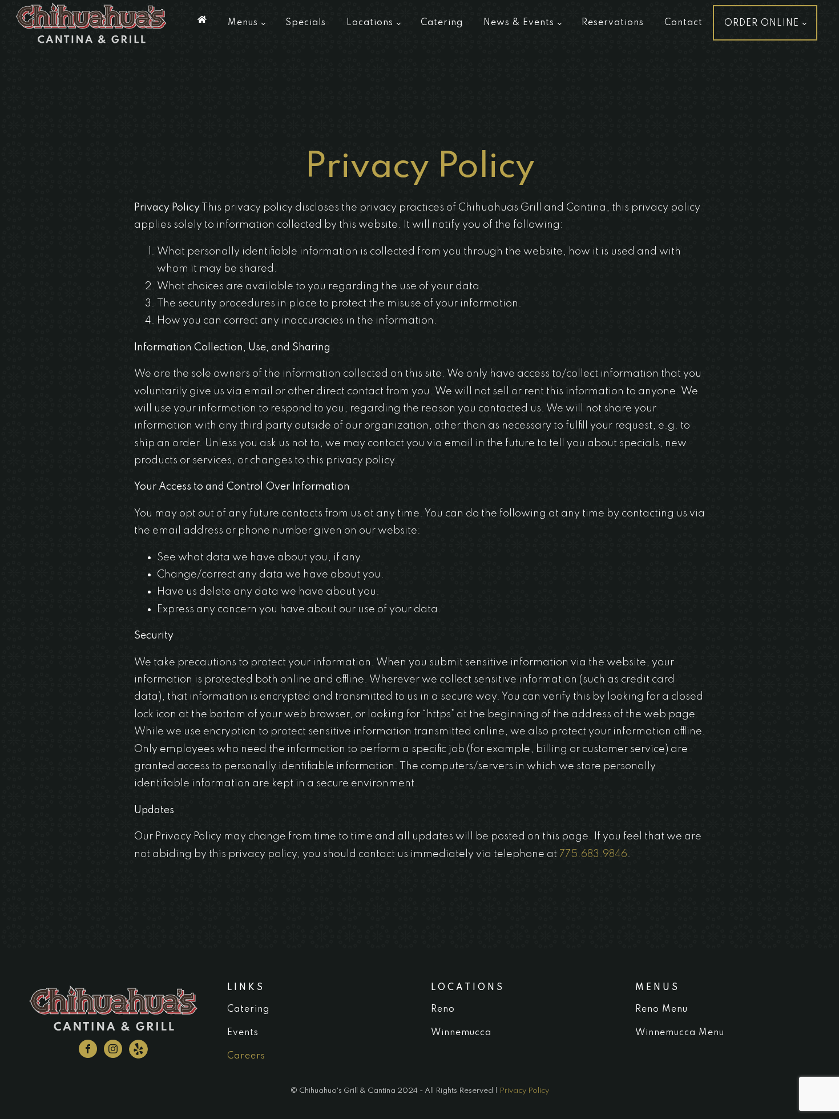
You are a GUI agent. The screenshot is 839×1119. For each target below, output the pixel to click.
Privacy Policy (524, 1090)
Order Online (761, 23)
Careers (246, 1056)
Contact (683, 22)
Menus (243, 22)
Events (243, 1032)
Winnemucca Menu (679, 1032)
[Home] (202, 19)
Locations (369, 22)
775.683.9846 (593, 854)
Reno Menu (661, 1009)
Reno (443, 1009)
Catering (442, 22)
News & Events (518, 22)
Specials (305, 22)
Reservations (613, 22)
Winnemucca (461, 1032)
